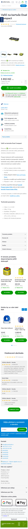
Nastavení (14, 519)
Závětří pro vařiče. (15, 196)
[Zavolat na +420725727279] (17, 2)
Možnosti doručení (8, 75)
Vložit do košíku (15, 88)
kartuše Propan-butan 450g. (9, 189)
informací (5, 515)
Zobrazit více (14, 409)
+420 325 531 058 (6, 448)
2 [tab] (13, 345)
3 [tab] (14, 345)
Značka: (4, 107)
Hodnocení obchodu (14, 353)
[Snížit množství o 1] (25, 83)
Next (25, 309)
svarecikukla (5, 450)
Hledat (23, 5)
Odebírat (22, 429)
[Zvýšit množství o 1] (25, 81)
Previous (23, 309)
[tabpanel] (7, 279)
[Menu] (26, 2)
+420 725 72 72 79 (6, 446)
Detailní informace (20, 65)
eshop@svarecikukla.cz (7, 444)
